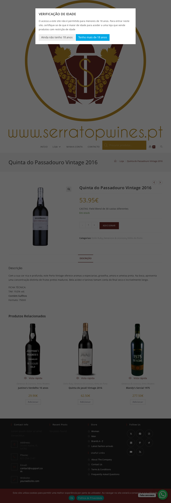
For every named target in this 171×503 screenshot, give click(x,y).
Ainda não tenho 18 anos (57, 37)
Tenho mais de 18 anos (92, 37)
